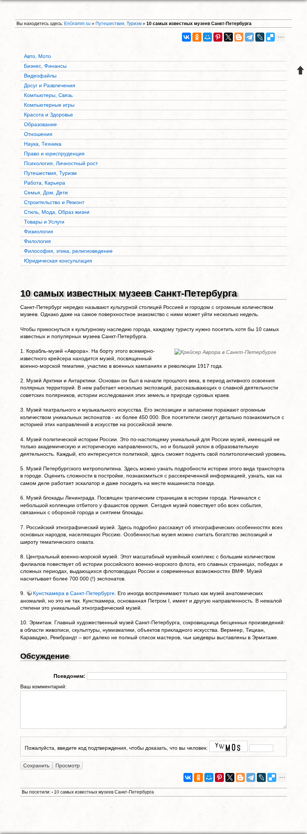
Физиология (38, 231)
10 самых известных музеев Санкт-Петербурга (199, 23)
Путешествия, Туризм (118, 23)
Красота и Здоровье (48, 115)
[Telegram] (249, 37)
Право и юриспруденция (54, 154)
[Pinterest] (217, 37)
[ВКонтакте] (186, 37)
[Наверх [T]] (301, 70)
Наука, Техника (42, 144)
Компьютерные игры (49, 105)
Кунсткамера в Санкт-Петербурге (74, 593)
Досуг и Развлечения (49, 85)
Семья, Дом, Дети (46, 192)
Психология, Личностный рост (61, 163)
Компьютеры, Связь (48, 95)
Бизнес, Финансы (45, 66)
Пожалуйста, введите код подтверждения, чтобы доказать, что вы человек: (116, 748)
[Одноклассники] (196, 37)
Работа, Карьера (44, 183)
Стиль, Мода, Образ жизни (56, 212)
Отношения (38, 134)
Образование (40, 124)
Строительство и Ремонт (54, 202)
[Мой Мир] (207, 37)
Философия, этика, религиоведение (68, 251)
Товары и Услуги (44, 222)
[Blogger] (238, 37)
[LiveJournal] (259, 37)
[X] (228, 37)
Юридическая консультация (58, 261)
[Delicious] (270, 37)
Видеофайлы (40, 76)
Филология (37, 241)
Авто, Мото (37, 56)
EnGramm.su (77, 23)
